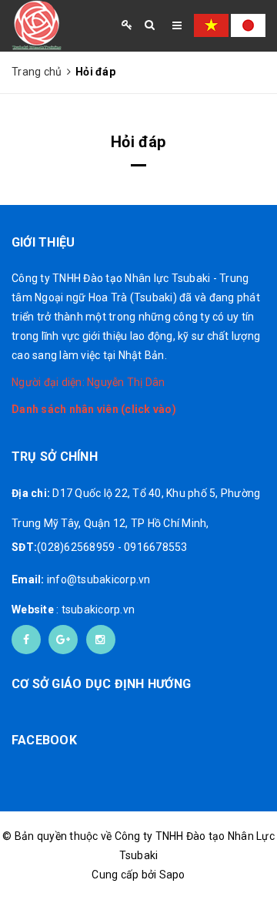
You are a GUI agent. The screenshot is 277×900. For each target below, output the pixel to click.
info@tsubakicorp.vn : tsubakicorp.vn (81, 594)
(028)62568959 (76, 547)
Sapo (172, 874)
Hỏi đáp (138, 142)
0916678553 (156, 547)
